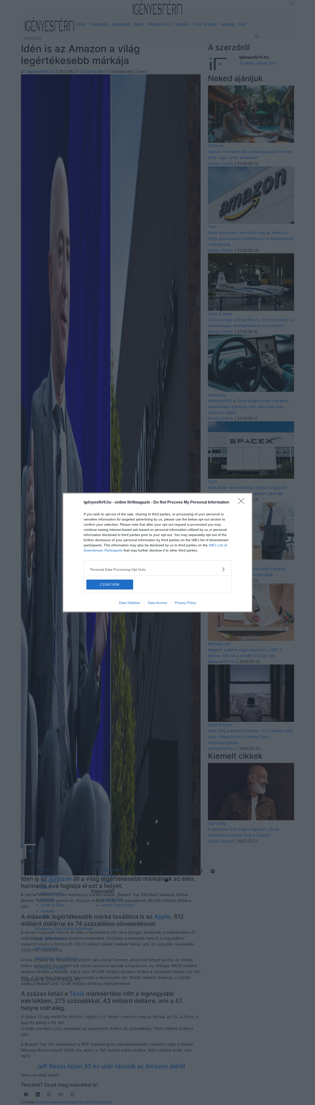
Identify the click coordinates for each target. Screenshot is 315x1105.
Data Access (157, 603)
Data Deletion (129, 603)
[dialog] (157, 552)
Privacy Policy (185, 603)
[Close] (242, 502)
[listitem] (157, 569)
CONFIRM (110, 584)
